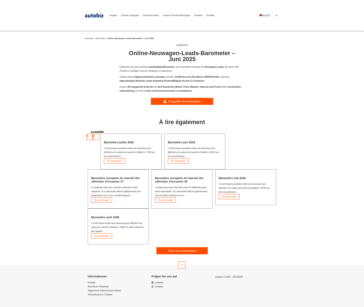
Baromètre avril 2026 (105, 217)
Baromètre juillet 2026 (119, 142)
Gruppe (113, 15)
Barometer (100, 38)
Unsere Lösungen (130, 15)
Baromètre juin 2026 (181, 142)
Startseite (89, 38)
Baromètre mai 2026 (232, 178)
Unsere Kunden (151, 15)
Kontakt (210, 15)
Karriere (198, 15)
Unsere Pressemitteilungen (176, 15)
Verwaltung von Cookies (100, 294)
